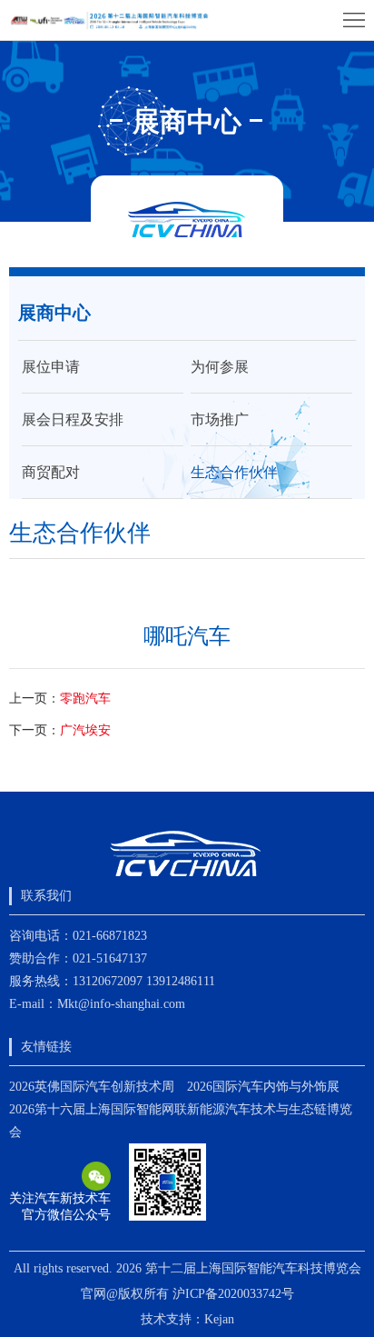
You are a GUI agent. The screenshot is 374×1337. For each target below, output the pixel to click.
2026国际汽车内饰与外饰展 (263, 1086)
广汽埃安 (85, 730)
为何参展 (220, 366)
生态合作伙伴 (234, 472)
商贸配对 (51, 472)
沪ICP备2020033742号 (233, 1294)
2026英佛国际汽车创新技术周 (91, 1086)
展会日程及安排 (72, 419)
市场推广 (220, 419)
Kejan (219, 1319)
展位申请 (51, 366)
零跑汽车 (85, 698)
